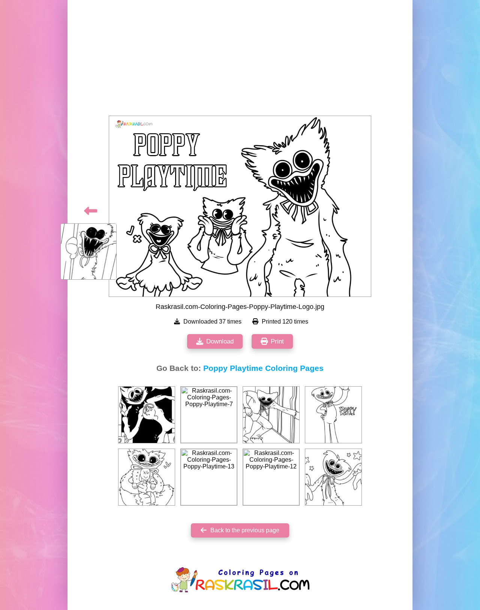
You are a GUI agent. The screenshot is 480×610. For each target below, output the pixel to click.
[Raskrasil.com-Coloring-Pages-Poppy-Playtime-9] (146, 477)
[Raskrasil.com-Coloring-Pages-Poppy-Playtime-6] (333, 414)
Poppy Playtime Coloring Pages (263, 368)
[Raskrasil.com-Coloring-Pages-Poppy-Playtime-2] (333, 477)
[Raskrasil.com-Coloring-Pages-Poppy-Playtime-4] (271, 414)
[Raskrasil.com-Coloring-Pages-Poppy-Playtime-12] (271, 477)
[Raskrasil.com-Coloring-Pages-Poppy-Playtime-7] (208, 414)
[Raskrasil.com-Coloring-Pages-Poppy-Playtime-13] (208, 477)
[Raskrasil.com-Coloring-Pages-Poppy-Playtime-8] (146, 414)
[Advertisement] (240, 60)
